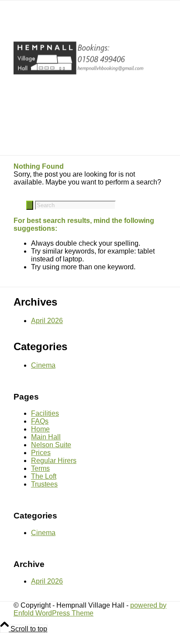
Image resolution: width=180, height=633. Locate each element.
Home (40, 429)
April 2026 (47, 320)
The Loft (43, 476)
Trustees (44, 484)
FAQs (39, 421)
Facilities (45, 413)
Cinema (43, 365)
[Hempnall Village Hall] (79, 77)
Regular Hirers (53, 460)
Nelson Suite (51, 445)
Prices (41, 452)
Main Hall (46, 437)
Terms (40, 468)
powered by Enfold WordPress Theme (90, 609)
